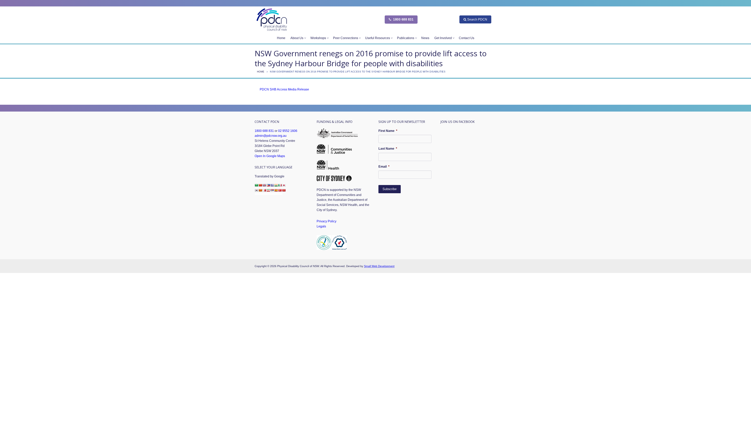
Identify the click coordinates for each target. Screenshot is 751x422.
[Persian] (268, 190)
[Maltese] (264, 190)
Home (260, 72)
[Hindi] (276, 185)
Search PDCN (477, 19)
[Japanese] (284, 185)
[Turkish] (280, 190)
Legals (321, 226)
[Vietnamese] (284, 190)
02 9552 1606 (287, 130)
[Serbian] (272, 190)
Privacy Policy (326, 221)
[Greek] (272, 185)
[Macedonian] (260, 190)
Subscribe (390, 189)
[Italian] (280, 185)
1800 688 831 (403, 19)
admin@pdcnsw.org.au (271, 135)
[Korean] (256, 190)
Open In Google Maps (270, 156)
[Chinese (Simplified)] (260, 185)
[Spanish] (276, 190)
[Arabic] (256, 185)
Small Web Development (379, 266)
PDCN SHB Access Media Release (284, 89)
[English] (264, 185)
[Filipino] (268, 185)
